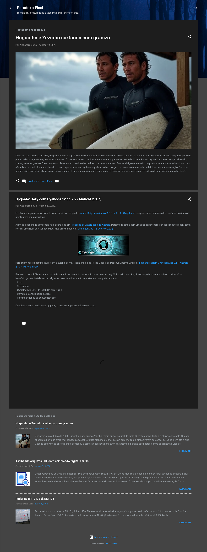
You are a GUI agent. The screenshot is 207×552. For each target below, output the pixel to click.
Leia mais (185, 451)
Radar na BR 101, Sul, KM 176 (35, 498)
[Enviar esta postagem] (57, 182)
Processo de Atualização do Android (90, 224)
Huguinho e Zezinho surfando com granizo (63, 37)
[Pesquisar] (196, 9)
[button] (189, 37)
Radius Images (112, 543)
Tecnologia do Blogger (105, 537)
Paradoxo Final (30, 7)
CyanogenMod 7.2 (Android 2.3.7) (95, 228)
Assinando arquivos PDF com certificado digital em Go (52, 461)
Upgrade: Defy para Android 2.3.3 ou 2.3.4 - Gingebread (106, 213)
